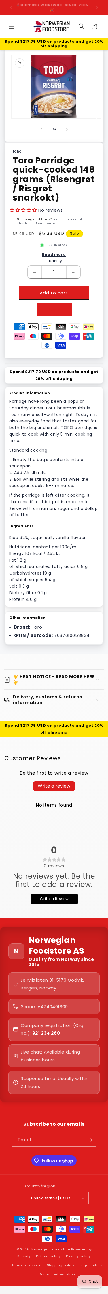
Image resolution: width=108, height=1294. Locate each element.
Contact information (56, 1274)
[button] (11, 26)
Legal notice (91, 1265)
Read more (45, 223)
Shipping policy (61, 1265)
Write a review (54, 786)
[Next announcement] (97, 7)
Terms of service (26, 1265)
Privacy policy (78, 1256)
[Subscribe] (90, 1140)
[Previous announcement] (10, 7)
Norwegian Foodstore (50, 1249)
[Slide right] (66, 129)
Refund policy (48, 1256)
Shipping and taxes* (34, 219)
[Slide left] (41, 129)
